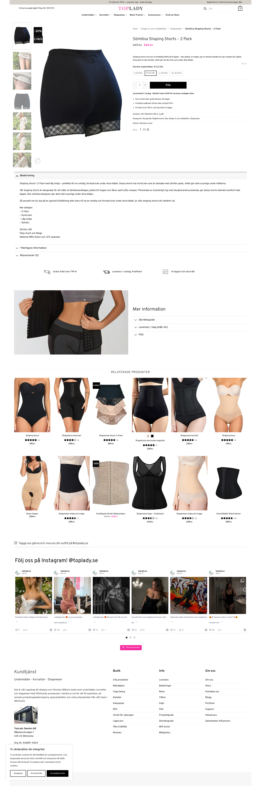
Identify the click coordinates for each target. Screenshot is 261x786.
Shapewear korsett (189, 435)
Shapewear (119, 15)
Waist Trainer (136, 15)
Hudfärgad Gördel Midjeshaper (110, 514)
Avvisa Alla (36, 773)
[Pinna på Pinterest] (148, 129)
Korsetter (104, 15)
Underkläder (88, 15)
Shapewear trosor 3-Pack (111, 435)
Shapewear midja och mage (71, 514)
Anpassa (18, 773)
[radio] (138, 73)
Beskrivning (27, 175)
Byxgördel (147, 118)
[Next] (122, 93)
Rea (166, 118)
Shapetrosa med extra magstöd (150, 440)
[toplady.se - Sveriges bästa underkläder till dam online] (130, 8)
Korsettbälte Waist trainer (228, 514)
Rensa (244, 64)
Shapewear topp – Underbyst (150, 514)
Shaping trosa (32, 435)
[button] (240, 9)
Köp (168, 85)
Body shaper (32, 514)
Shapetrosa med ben (71, 435)
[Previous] (39, 93)
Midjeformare (158, 118)
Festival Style (172, 15)
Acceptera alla (57, 773)
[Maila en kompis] (144, 129)
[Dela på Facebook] (140, 129)
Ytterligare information (33, 248)
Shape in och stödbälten (179, 118)
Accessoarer (154, 15)
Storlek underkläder (143, 67)
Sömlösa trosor (146, 123)
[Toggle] (17, 176)
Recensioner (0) (29, 255)
